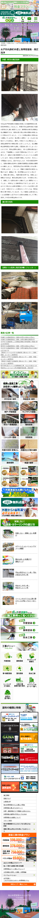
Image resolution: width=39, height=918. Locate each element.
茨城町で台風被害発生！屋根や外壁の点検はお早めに (18, 337)
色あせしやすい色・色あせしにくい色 (22, 587)
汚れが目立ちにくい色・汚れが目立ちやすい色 (25, 574)
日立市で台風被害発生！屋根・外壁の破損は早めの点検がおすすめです (19, 349)
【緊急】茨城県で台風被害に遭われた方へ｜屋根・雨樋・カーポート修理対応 (19, 362)
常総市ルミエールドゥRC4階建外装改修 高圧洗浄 (17, 368)
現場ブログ (10, 43)
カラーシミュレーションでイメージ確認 (25, 547)
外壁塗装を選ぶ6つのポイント (13, 808)
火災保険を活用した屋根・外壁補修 (15, 872)
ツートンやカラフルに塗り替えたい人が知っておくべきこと (25, 601)
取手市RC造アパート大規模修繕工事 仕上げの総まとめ (19, 365)
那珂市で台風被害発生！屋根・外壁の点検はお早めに (18, 346)
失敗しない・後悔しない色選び (25, 534)
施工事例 (6, 795)
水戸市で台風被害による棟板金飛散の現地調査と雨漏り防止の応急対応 (19, 343)
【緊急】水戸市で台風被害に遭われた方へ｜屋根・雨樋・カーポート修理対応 (19, 358)
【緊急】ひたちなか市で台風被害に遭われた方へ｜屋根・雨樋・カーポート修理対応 (19, 354)
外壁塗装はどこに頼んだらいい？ (14, 869)
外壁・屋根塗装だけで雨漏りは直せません (17, 811)
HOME (3, 43)
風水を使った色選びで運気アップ (23, 560)
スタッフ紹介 (8, 820)
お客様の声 (7, 801)
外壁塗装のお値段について (12, 817)
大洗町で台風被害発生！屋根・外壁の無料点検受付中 (18, 339)
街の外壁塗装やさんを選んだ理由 (14, 805)
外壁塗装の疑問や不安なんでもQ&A (15, 814)
